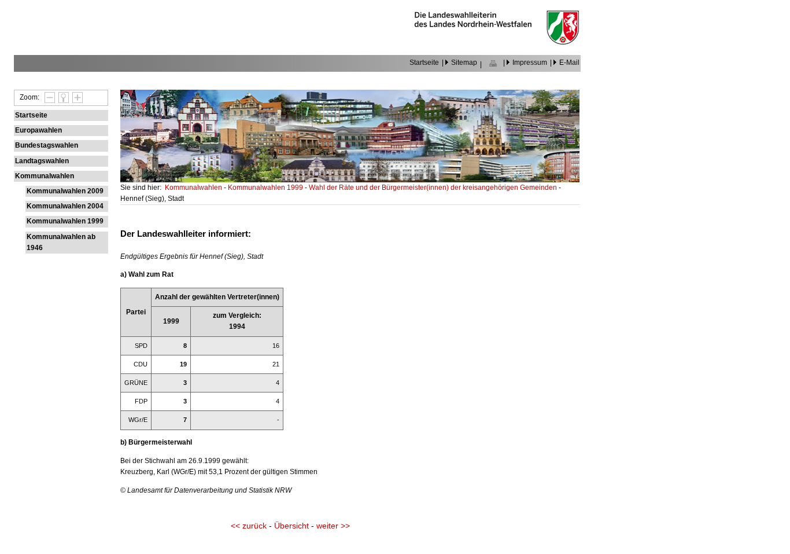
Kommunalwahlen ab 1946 (61, 242)
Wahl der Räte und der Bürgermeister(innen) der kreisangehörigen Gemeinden (434, 188)
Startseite (424, 62)
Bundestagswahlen (46, 145)
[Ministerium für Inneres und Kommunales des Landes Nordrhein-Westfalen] (497, 42)
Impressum (529, 62)
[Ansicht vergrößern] (76, 97)
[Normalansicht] (62, 97)
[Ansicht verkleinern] (48, 97)
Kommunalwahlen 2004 (65, 206)
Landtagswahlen (42, 161)
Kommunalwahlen (44, 176)
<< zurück (249, 526)
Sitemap (464, 62)
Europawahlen (38, 130)
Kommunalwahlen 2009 (65, 191)
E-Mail (569, 62)
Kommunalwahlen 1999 (65, 221)
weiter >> (333, 526)
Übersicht (291, 526)
